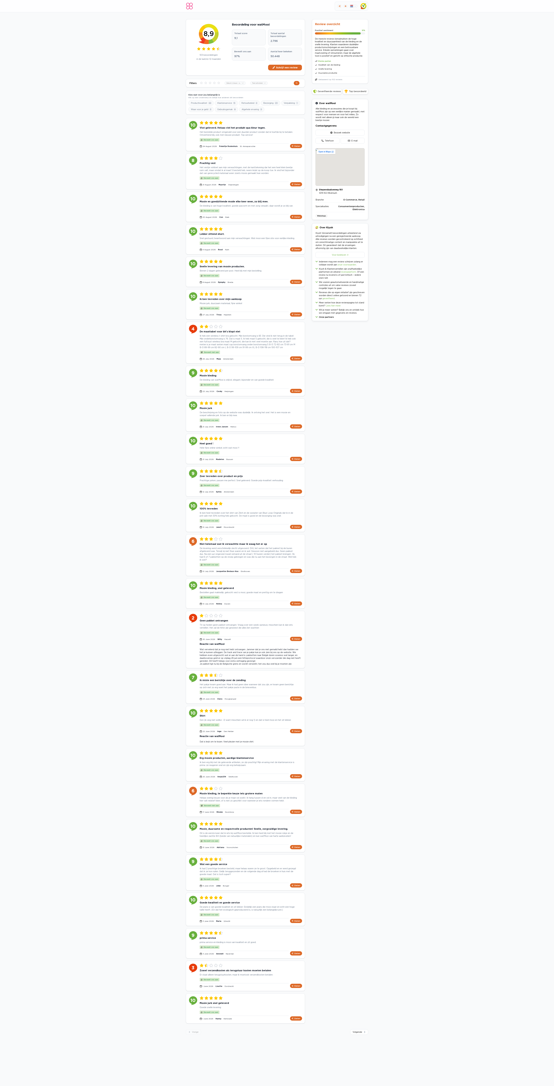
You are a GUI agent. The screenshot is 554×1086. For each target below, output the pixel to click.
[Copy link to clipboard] (339, 6)
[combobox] (235, 83)
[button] (340, 316)
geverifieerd (328, 298)
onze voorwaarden (347, 265)
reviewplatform (348, 272)
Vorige (195, 1032)
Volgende (357, 1032)
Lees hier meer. (333, 306)
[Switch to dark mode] (345, 6)
